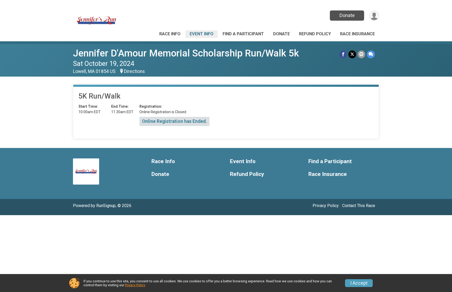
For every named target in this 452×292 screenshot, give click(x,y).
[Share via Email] (361, 54)
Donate (347, 15)
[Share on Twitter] (352, 54)
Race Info (169, 33)
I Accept (359, 283)
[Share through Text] (371, 54)
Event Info (201, 33)
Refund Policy (315, 33)
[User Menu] (374, 15)
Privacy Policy (326, 205)
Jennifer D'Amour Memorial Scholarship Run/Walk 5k (186, 53)
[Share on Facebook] (343, 54)
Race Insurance (357, 33)
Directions (134, 71)
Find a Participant (243, 33)
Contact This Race (358, 205)
